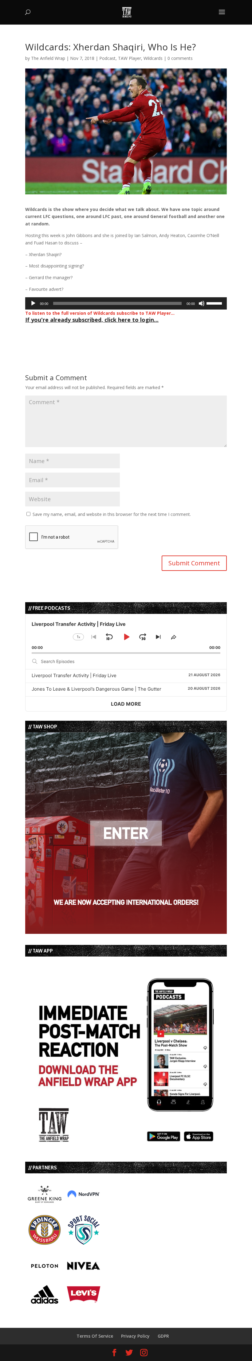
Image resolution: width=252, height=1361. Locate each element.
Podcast (107, 58)
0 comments (180, 58)
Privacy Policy (135, 1336)
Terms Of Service (95, 1336)
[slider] (215, 302)
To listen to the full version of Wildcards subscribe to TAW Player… (100, 313)
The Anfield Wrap (48, 58)
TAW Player (129, 58)
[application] (126, 303)
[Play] (33, 303)
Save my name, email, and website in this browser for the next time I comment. (112, 514)
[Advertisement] (97, 335)
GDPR (163, 1336)
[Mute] (202, 303)
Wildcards (153, 58)
